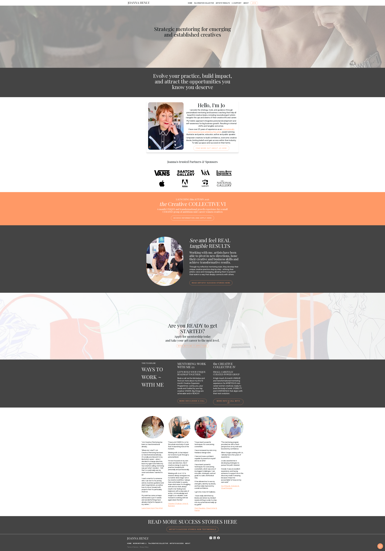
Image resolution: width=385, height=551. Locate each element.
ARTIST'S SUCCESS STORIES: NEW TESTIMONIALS (192, 529)
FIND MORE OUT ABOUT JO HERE (211, 148)
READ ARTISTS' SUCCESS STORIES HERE (211, 283)
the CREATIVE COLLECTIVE (204, 3)
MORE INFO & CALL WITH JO (228, 402)
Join (254, 3)
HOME (190, 3)
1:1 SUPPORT (236, 3)
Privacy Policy (144, 547)
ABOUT (246, 3)
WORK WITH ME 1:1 (139, 543)
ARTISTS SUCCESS (177, 543)
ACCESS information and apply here (192, 218)
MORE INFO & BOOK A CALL (192, 401)
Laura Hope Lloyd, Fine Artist (152, 508)
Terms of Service (132, 547)
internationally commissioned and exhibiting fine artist (211, 130)
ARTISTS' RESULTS (223, 3)
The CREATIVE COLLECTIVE (158, 543)
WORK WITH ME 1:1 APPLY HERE (192, 346)
